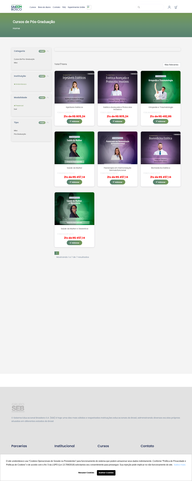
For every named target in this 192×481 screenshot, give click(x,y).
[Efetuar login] (169, 7)
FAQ (64, 7)
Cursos (33, 7)
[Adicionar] (74, 121)
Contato (56, 7)
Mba (15, 63)
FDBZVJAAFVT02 (151, 173)
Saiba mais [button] (179, 465)
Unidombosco (21, 84)
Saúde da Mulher (74, 168)
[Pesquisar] (138, 7)
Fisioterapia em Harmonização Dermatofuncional (117, 169)
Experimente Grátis (76, 7)
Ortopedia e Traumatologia (161, 107)
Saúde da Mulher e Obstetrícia (74, 229)
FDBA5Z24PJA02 (65, 234)
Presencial (19, 105)
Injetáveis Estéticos (74, 107)
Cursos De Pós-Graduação (24, 59)
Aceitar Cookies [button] (106, 473)
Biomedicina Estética (160, 168)
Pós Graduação (20, 134)
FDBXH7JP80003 (65, 113)
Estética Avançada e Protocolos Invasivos (117, 108)
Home (16, 28)
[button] (176, 7)
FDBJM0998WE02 (152, 113)
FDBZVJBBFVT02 (108, 113)
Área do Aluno (44, 7)
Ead (15, 109)
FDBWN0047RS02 (66, 173)
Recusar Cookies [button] (86, 473)
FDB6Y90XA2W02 (109, 173)
